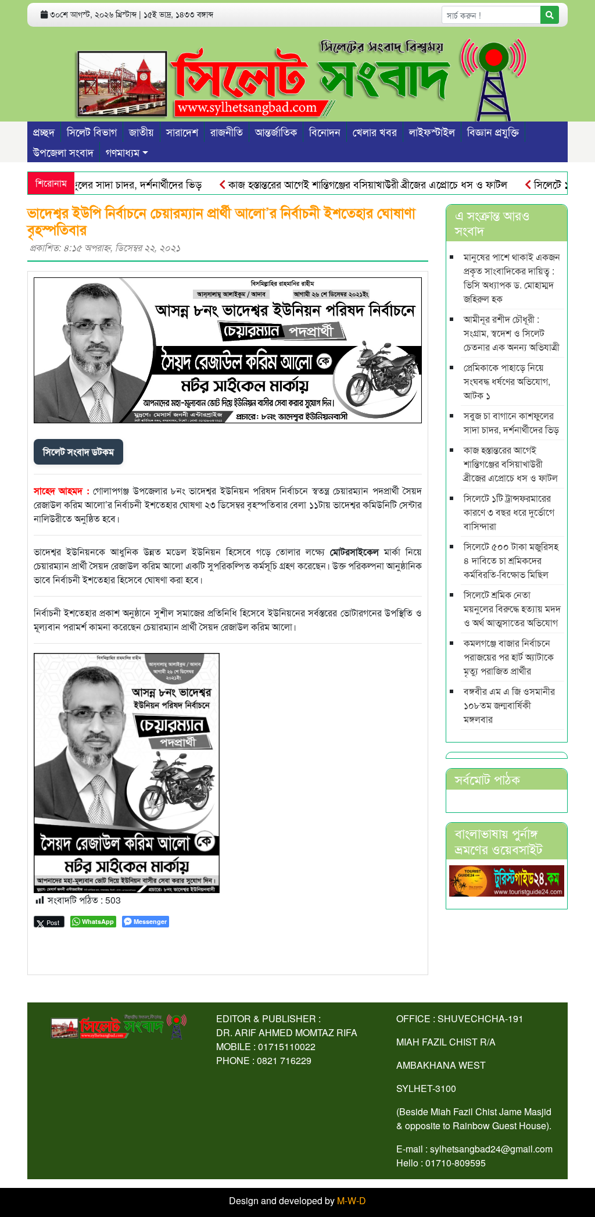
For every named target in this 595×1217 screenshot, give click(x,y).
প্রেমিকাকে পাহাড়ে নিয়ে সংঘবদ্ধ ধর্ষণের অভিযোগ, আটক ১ (507, 381)
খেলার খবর (375, 131)
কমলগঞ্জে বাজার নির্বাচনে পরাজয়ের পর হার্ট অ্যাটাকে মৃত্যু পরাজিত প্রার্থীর (509, 656)
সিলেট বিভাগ (92, 131)
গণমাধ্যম (122, 151)
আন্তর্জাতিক (276, 131)
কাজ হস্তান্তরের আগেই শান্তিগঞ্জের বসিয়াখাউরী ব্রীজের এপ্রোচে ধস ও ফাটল (348, 183)
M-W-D (351, 1200)
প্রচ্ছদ (44, 131)
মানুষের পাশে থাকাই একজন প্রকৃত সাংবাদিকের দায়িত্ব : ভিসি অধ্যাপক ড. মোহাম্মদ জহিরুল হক (512, 277)
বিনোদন (324, 131)
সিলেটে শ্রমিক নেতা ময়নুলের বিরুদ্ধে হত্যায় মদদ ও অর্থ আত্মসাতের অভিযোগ (512, 608)
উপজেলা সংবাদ (63, 151)
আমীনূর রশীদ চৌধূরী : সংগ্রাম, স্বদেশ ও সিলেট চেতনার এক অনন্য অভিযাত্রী (512, 333)
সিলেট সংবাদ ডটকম (78, 451)
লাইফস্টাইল (432, 131)
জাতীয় (141, 131)
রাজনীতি (226, 131)
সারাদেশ (182, 131)
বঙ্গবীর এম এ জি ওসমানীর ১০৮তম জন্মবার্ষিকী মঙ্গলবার (509, 705)
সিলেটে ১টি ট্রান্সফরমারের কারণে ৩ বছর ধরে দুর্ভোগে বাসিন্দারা (509, 512)
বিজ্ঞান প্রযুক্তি (493, 131)
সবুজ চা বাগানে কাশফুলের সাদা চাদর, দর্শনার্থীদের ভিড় (511, 422)
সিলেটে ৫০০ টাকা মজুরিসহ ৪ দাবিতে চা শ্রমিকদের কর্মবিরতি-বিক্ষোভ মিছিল (511, 560)
